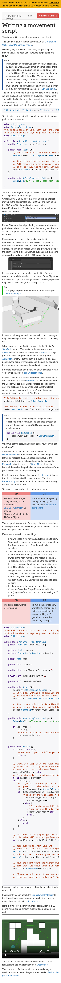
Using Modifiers (33, 901)
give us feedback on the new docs (42, 5)
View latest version (48, 16)
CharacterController (13, 508)
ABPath (6, 352)
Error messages (13, 293)
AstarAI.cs (42, 964)
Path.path (6, 464)
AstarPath (45, 352)
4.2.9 (30, 16)
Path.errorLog (8, 481)
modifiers (30, 380)
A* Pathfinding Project (13, 16)
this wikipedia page (33, 373)
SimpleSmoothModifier (43, 895)
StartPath (6, 349)
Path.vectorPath (10, 454)
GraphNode (36, 464)
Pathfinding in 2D (48, 89)
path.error (44, 475)
